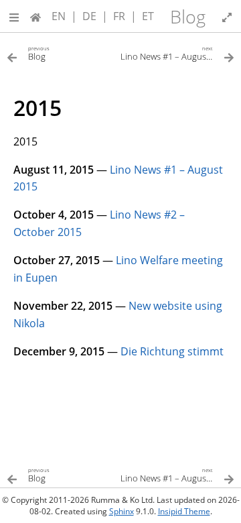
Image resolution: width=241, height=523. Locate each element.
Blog (188, 16)
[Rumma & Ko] (35, 16)
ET (148, 16)
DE (89, 16)
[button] (14, 16)
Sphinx (121, 511)
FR (119, 16)
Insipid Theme (184, 511)
